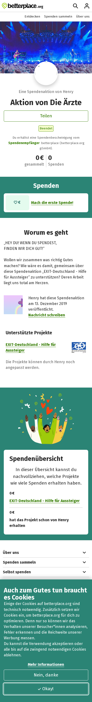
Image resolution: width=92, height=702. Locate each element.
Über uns (83, 16)
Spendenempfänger (24, 143)
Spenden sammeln (58, 16)
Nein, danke (46, 675)
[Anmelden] (87, 6)
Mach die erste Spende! (52, 202)
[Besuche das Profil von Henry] (46, 73)
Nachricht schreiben (46, 315)
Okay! (48, 688)
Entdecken (32, 16)
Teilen (46, 116)
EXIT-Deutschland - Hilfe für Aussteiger (44, 501)
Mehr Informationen (46, 664)
